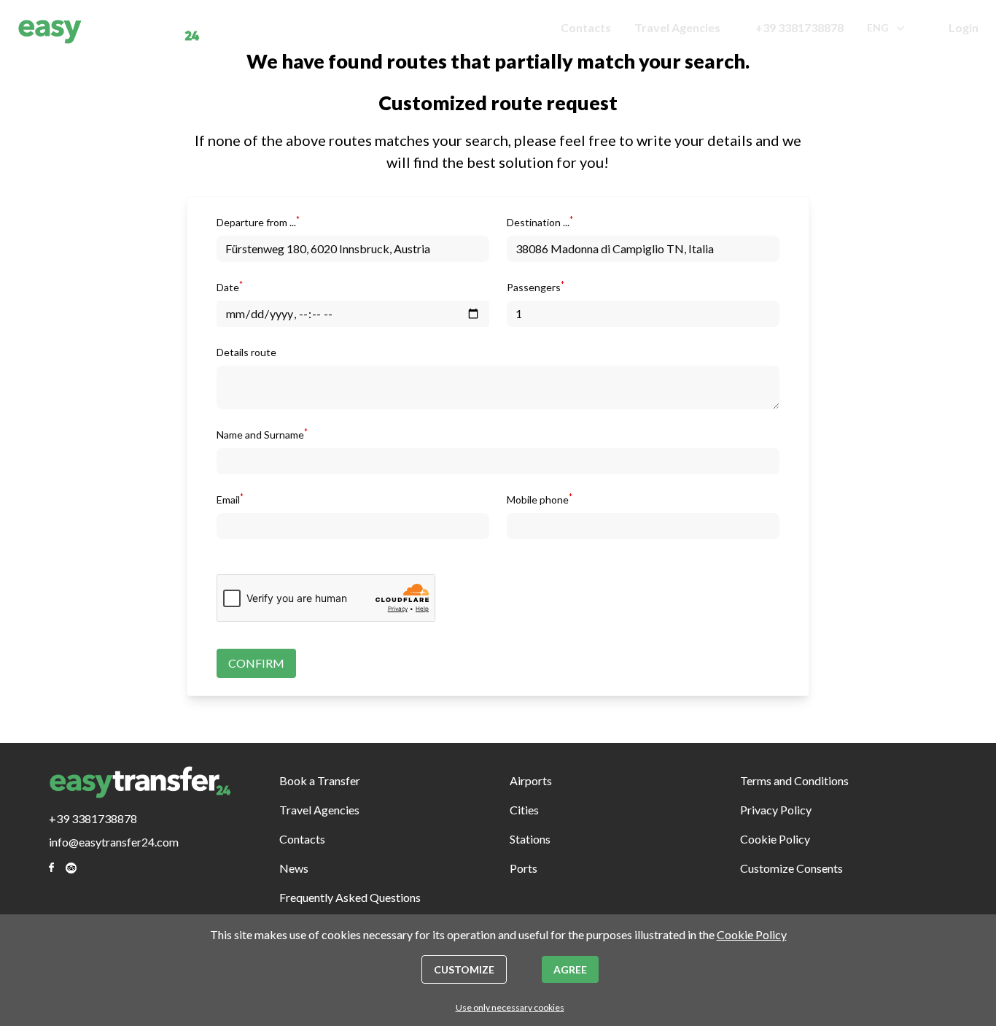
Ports (523, 868)
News (293, 868)
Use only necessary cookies (510, 1007)
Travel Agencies (677, 27)
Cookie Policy (775, 839)
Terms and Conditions (794, 780)
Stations (530, 839)
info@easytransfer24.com (114, 842)
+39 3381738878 (799, 27)
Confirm (256, 663)
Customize (464, 969)
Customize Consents (791, 868)
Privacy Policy (776, 810)
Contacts (586, 27)
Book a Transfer (319, 780)
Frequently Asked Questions (350, 897)
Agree (570, 969)
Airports (531, 780)
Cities (524, 810)
